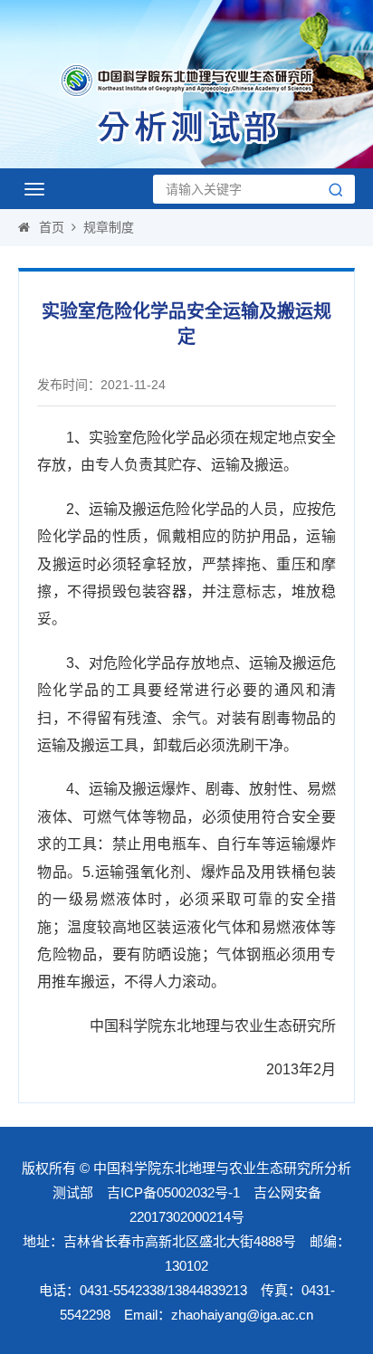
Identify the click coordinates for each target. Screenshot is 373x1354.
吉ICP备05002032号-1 (173, 1192)
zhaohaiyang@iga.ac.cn (242, 1314)
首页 (51, 227)
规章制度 (108, 227)
